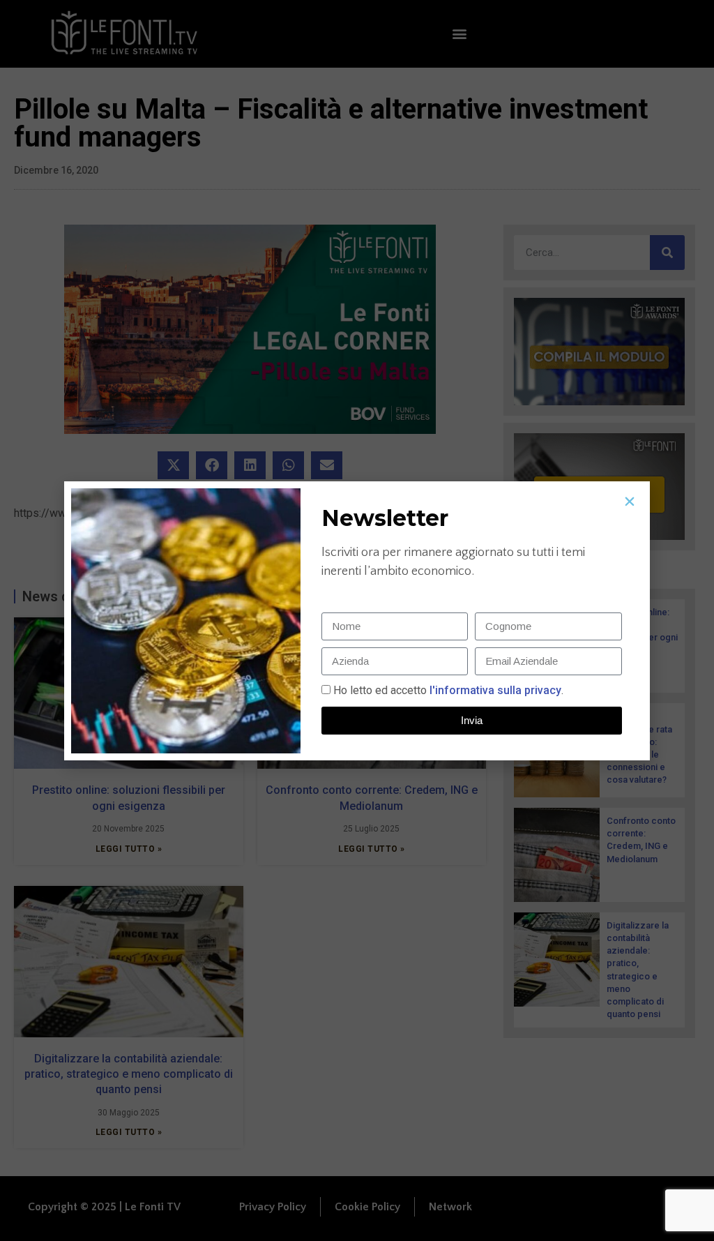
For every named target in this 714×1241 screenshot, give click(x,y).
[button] (629, 501)
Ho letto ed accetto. (448, 690)
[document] (357, 620)
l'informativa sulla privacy (494, 690)
